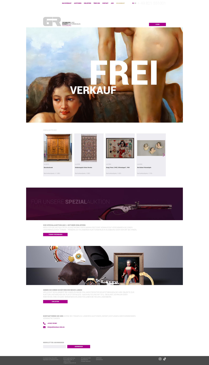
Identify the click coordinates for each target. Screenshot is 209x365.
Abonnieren (79, 346)
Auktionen (77, 3)
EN (133, 3)
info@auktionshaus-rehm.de (56, 327)
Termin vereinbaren (55, 234)
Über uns (97, 3)
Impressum (98, 358)
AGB (112, 3)
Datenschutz (99, 359)
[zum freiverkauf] (104, 75)
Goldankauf (120, 3)
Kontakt (105, 3)
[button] (45, 155)
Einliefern (87, 3)
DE (135, 3)
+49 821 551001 (52, 323)
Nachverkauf (66, 3)
